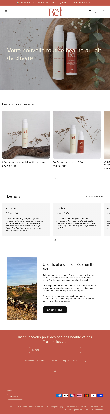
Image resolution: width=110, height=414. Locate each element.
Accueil (40, 361)
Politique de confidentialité (76, 407)
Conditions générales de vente (77, 410)
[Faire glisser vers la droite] (61, 179)
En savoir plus (54, 310)
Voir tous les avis (94, 196)
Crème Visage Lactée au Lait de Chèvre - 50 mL (24, 162)
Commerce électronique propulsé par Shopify (45, 407)
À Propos (64, 361)
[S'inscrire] (77, 350)
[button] (6, 11)
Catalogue (52, 361)
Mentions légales (96, 407)
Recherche (29, 361)
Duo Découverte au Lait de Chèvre (68, 162)
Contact (75, 361)
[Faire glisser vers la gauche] (49, 179)
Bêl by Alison (22, 407)
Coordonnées (97, 410)
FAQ (84, 361)
